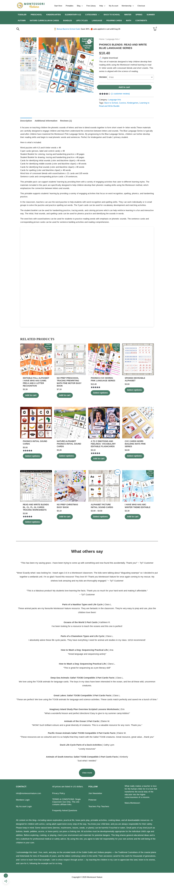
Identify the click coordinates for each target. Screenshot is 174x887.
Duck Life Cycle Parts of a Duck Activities (81, 745)
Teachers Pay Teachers (98, 806)
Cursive (122, 103)
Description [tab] (26, 121)
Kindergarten (132, 103)
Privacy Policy (58, 793)
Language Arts (112, 39)
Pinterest (92, 800)
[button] (81, 6)
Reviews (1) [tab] (66, 121)
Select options (100, 393)
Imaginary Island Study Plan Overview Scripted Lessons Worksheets (84, 709)
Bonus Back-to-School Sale (67, 29)
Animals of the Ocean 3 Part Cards (81, 721)
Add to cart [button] (30, 395)
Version (103, 77)
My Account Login (24, 806)
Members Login (23, 800)
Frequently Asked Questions (64, 810)
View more (87, 773)
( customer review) (120, 94)
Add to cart (124, 87)
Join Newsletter (95, 793)
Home (101, 39)
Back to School (111, 103)
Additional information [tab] (46, 121)
